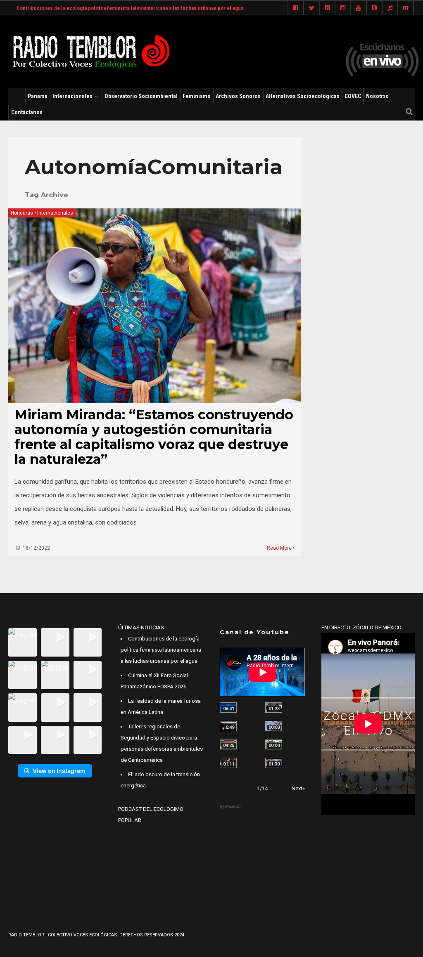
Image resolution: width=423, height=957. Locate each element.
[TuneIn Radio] (390, 8)
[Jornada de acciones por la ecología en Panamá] (273, 745)
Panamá (38, 96)
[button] (22, 642)
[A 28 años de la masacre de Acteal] (228, 707)
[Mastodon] (405, 8)
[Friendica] (327, 8)
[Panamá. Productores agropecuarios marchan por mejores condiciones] (273, 763)
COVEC (353, 96)
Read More (280, 548)
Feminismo (197, 96)
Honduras (22, 213)
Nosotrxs (377, 96)
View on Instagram (59, 770)
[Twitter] (311, 8)
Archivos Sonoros (238, 96)
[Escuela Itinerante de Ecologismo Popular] (228, 745)
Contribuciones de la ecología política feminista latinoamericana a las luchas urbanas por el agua (130, 8)
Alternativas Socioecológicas (303, 96)
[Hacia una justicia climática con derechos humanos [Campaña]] (228, 726)
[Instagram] (343, 8)
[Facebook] (296, 8)
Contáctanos (27, 112)
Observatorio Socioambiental (141, 96)
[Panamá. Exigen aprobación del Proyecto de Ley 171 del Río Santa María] (228, 763)
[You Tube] (358, 8)
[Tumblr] (374, 8)
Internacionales (72, 96)
